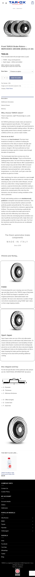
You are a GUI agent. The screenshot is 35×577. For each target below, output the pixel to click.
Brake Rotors (19, 8)
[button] (3, 3)
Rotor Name (4, 71)
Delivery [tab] (3, 108)
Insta (2, 540)
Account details (6, 501)
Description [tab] (4, 98)
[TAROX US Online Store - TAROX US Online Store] (17, 3)
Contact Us (4, 488)
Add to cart (16, 78)
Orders (3, 505)
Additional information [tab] (7, 102)
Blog (2, 557)
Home (14, 8)
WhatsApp (4, 550)
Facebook (4, 544)
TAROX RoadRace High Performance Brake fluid (7, 473)
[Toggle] (33, 518)
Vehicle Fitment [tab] (5, 105)
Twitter (3, 553)
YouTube (4, 547)
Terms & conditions (17, 566)
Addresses (4, 508)
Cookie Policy (5, 491)
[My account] (6, 3)
